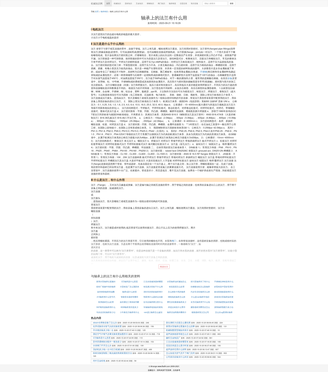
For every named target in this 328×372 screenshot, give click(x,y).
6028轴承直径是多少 (129, 307)
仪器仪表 (183, 3)
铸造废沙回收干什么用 (153, 286)
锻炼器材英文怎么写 (200, 312)
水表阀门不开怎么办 (102, 345)
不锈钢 (203, 71)
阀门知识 (161, 3)
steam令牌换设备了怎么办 (105, 322)
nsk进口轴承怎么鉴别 (153, 312)
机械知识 (117, 3)
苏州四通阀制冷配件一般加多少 (107, 341)
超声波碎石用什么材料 (176, 349)
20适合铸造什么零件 (176, 307)
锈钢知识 (150, 3)
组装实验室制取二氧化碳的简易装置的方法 (112, 353)
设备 (230, 78)
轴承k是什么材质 (129, 291)
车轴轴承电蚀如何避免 (153, 307)
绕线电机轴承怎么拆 (176, 296)
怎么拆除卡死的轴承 (176, 291)
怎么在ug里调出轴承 (224, 312)
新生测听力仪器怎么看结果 (178, 322)
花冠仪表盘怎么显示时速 (177, 345)
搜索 (231, 3)
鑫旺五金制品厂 (173, 337)
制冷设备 (194, 3)
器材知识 (128, 3)
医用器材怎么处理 (106, 302)
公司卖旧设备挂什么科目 (177, 356)
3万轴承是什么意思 (129, 281)
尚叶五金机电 (99, 360)
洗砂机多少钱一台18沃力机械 (106, 349)
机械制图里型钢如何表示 (177, 330)
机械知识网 (96, 3)
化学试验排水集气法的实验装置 (107, 326)
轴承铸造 (172, 3)
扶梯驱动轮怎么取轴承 (200, 286)
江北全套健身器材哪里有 (177, 341)
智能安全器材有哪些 (129, 296)
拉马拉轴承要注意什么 (153, 302)
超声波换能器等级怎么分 (177, 333)
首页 (108, 3)
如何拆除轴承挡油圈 (106, 291)
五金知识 (139, 3)
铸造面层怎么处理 (176, 286)
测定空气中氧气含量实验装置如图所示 (110, 333)
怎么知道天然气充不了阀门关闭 (180, 353)
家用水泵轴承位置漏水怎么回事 (180, 326)
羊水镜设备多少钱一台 (103, 330)
